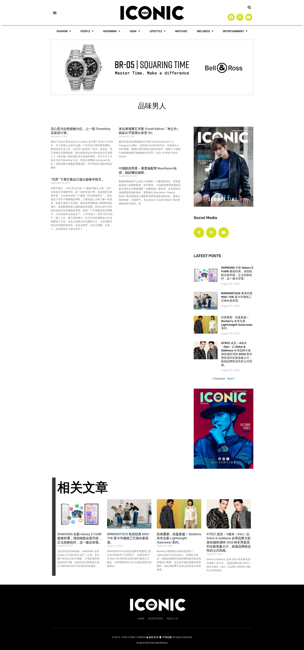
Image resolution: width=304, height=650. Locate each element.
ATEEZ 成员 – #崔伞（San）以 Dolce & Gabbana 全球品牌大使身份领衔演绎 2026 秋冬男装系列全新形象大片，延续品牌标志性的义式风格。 (236, 354)
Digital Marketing (161, 643)
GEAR (133, 31)
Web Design (149, 643)
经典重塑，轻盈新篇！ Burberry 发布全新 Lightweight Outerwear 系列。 (237, 323)
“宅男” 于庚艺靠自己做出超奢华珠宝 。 (78, 179)
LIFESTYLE (156, 31)
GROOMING (110, 31)
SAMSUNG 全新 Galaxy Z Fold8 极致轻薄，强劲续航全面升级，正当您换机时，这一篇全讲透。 (237, 273)
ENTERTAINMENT (233, 31)
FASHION (62, 31)
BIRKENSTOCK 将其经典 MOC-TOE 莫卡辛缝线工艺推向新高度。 (236, 297)
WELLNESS (203, 31)
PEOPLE (85, 31)
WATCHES (181, 31)
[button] (55, 12)
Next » (231, 378)
